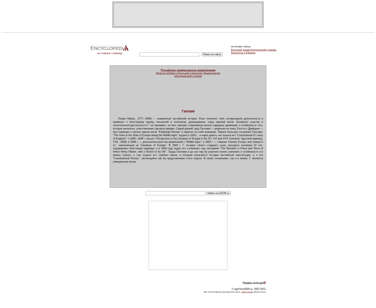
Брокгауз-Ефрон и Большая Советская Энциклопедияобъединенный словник (188, 73)
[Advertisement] (188, 14)
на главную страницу (109, 53)
